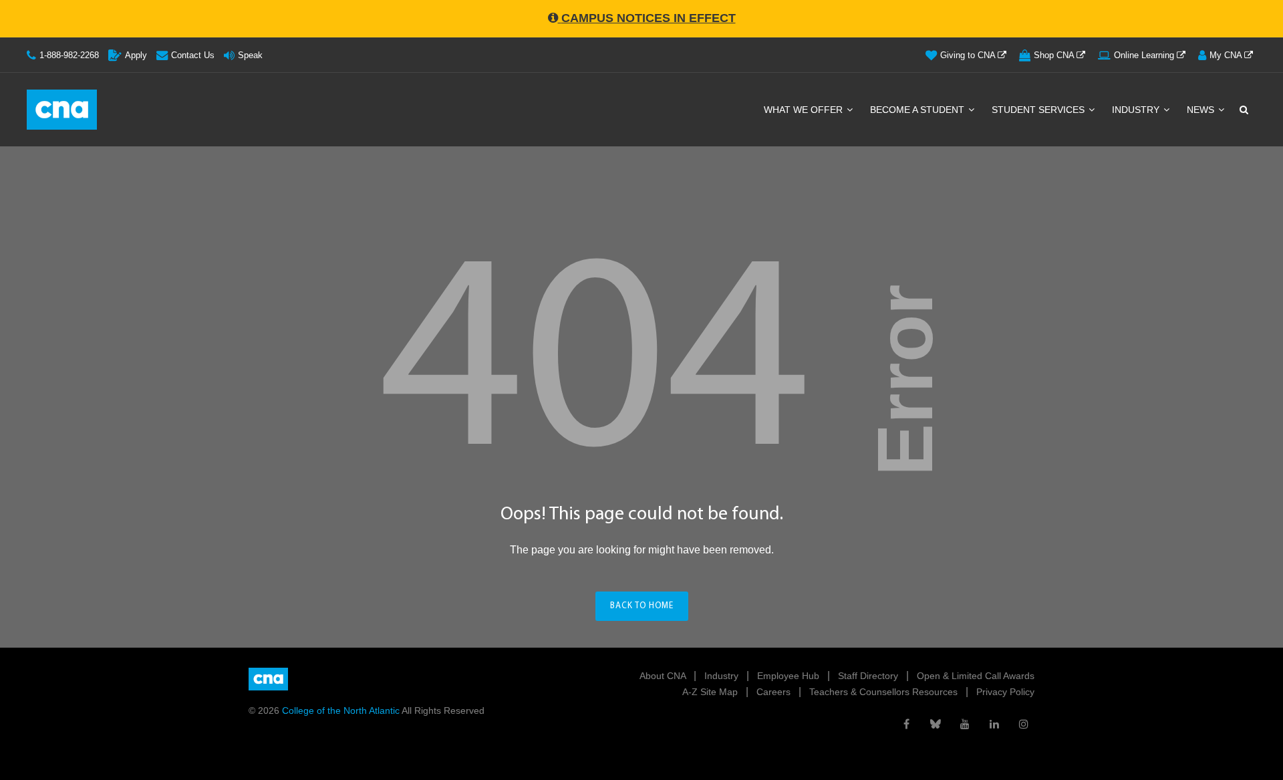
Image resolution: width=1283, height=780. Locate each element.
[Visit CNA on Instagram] (1023, 724)
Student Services (1039, 109)
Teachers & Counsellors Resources (884, 691)
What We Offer (804, 109)
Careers (774, 691)
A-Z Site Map (711, 691)
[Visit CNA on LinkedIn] (994, 724)
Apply (136, 55)
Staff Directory (869, 675)
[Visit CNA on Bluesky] (935, 724)
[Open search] (1243, 109)
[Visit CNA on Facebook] (906, 724)
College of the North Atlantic (342, 710)
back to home (642, 606)
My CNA (1226, 55)
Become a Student (918, 109)
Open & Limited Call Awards (975, 675)
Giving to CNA (969, 55)
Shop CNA (1055, 55)
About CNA (663, 675)
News (1202, 109)
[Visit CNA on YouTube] (965, 724)
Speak (250, 55)
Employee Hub (789, 675)
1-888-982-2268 (69, 55)
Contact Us (193, 55)
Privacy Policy (1005, 691)
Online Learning (1145, 55)
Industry (1137, 109)
